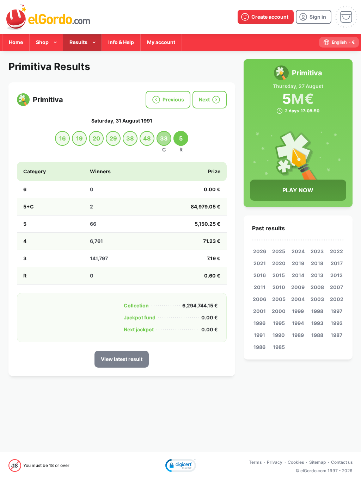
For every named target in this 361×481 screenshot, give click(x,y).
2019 (298, 263)
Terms (255, 462)
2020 (279, 263)
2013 (317, 275)
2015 (279, 275)
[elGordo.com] (48, 17)
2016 (259, 275)
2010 (279, 287)
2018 (317, 263)
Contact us (342, 462)
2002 (336, 299)
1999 (298, 311)
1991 (259, 335)
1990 (279, 335)
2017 (337, 263)
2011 (259, 287)
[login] (313, 17)
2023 (317, 251)
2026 (259, 251)
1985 (279, 347)
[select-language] (339, 42)
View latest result (121, 359)
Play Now (297, 190)
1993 (317, 323)
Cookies (296, 462)
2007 (336, 287)
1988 (317, 335)
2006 (259, 299)
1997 (336, 311)
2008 (317, 287)
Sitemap (317, 462)
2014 (298, 275)
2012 (336, 275)
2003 (317, 299)
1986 (259, 347)
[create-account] (266, 17)
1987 (336, 335)
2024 (298, 251)
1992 (337, 323)
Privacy (274, 462)
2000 (279, 311)
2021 (259, 263)
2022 (336, 251)
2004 (298, 299)
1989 (298, 335)
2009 (298, 287)
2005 (279, 299)
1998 (317, 311)
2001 (259, 311)
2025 (278, 251)
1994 (298, 323)
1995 (279, 323)
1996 (259, 323)
